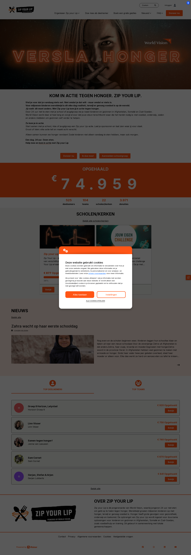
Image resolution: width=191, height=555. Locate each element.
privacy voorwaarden (97, 273)
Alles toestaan (80, 294)
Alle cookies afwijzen (95, 301)
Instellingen (111, 294)
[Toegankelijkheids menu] (188, 2)
